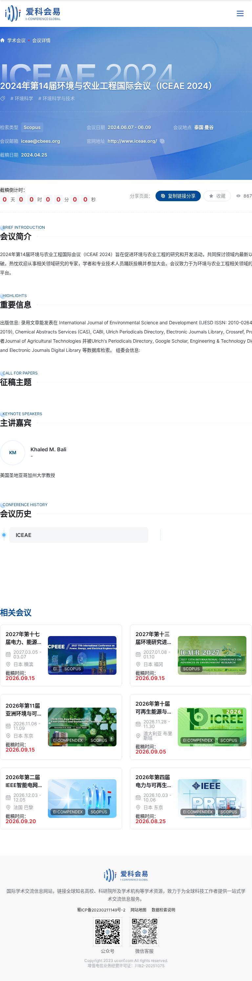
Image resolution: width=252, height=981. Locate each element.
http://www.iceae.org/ (132, 141)
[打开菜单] (240, 13)
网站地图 (138, 910)
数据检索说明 (163, 910)
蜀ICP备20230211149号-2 (101, 910)
